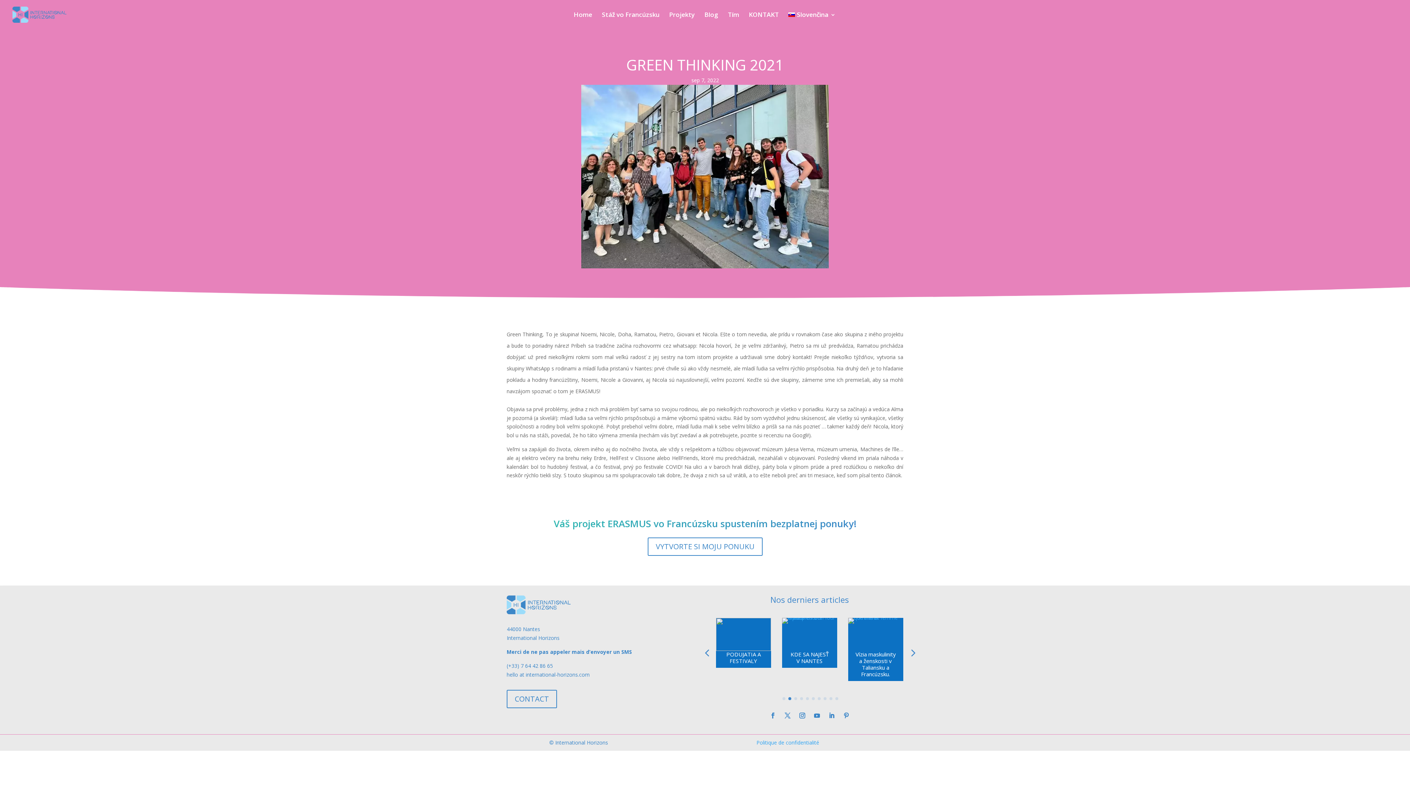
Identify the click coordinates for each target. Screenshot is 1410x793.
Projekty (682, 15)
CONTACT (532, 699)
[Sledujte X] (787, 715)
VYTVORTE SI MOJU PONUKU (705, 546)
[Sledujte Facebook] (773, 715)
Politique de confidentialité (787, 742)
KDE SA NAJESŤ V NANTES (810, 658)
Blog (711, 15)
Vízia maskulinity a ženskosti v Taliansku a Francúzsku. (876, 664)
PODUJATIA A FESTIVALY (743, 658)
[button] (912, 653)
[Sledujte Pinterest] (846, 715)
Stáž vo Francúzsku (630, 15)
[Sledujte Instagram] (802, 715)
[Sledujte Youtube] (817, 715)
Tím (733, 15)
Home (583, 15)
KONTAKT (764, 15)
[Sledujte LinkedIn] (832, 715)
